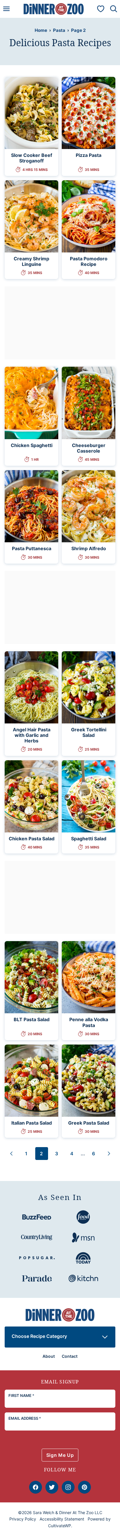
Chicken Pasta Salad (31, 838)
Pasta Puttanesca (31, 548)
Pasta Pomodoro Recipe (88, 261)
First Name (21, 1395)
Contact (69, 1356)
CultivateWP (59, 1525)
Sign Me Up (60, 1455)
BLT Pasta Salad (32, 1019)
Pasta (59, 30)
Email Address (24, 1418)
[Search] (113, 8)
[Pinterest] (84, 1487)
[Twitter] (51, 1487)
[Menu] (6, 8)
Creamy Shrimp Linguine (31, 261)
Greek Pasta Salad (88, 1123)
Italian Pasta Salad (31, 1123)
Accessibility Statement (62, 1518)
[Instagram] (68, 1487)
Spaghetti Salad (88, 838)
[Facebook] (35, 1487)
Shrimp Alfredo (88, 548)
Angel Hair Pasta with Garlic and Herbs (31, 735)
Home (41, 30)
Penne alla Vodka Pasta (88, 1022)
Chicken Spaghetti (31, 445)
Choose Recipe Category (39, 1336)
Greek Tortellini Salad (88, 732)
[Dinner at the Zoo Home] (54, 9)
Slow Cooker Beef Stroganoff (31, 158)
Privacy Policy (22, 1518)
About (49, 1356)
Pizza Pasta (88, 155)
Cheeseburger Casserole (88, 448)
